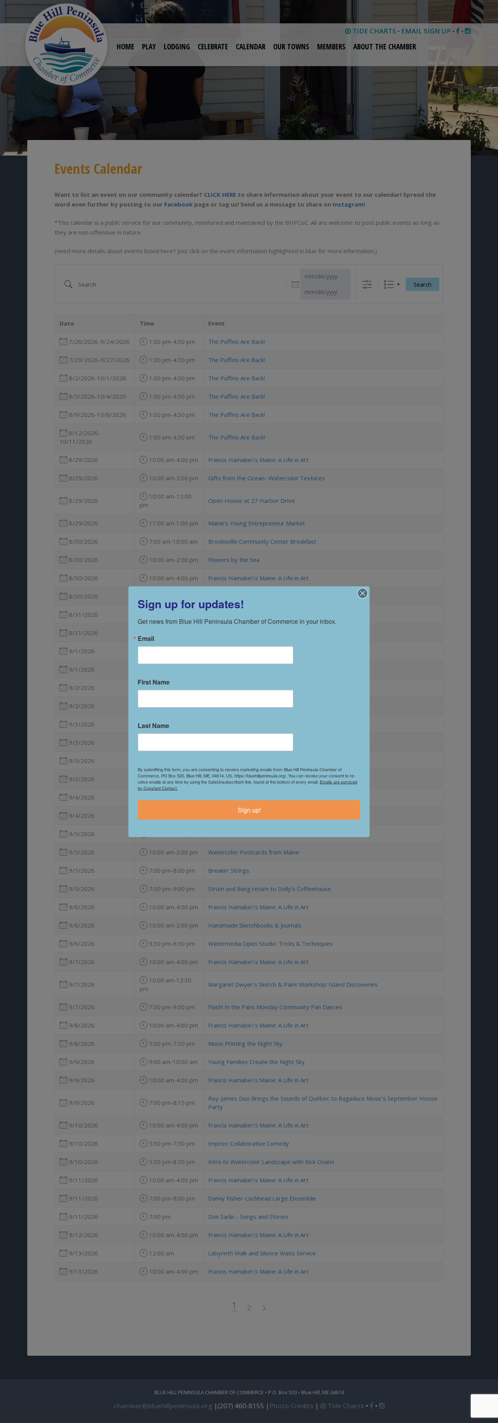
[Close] (362, 593)
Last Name (153, 725)
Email (146, 638)
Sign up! (249, 809)
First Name (154, 682)
